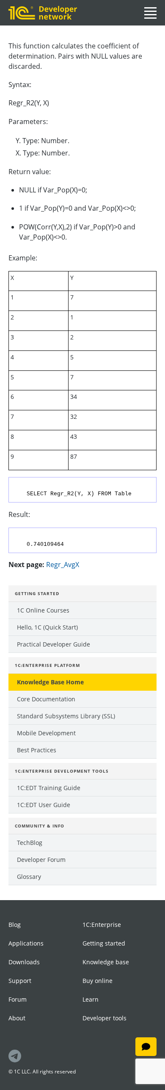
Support (19, 981)
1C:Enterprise (101, 925)
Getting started (103, 943)
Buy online (97, 981)
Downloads (24, 962)
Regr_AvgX (62, 564)
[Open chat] (146, 1046)
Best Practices (36, 750)
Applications (26, 943)
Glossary (29, 877)
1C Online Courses (43, 610)
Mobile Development (46, 733)
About (16, 1018)
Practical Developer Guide (53, 644)
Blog (14, 925)
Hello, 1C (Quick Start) (47, 627)
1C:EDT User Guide (43, 805)
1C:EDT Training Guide (48, 788)
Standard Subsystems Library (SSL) (66, 716)
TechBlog (29, 843)
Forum (17, 999)
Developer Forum (41, 860)
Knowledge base (105, 962)
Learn (90, 999)
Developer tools (104, 1018)
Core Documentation (46, 699)
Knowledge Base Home (50, 682)
